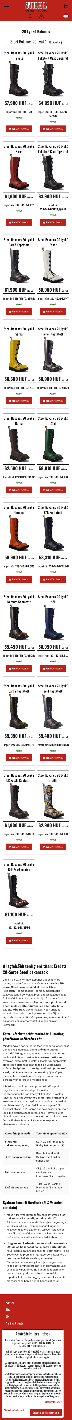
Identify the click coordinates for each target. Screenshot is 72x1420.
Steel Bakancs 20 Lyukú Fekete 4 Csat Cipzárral (53, 55)
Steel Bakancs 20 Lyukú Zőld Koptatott (53, 688)
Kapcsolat (10, 1302)
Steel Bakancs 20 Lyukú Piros (19, 149)
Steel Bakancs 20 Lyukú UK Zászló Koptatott (19, 778)
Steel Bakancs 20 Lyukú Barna (19, 421)
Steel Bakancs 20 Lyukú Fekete (19, 55)
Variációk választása (20, 129)
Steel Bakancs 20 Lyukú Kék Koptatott (53, 510)
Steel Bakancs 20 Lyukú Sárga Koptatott (19, 688)
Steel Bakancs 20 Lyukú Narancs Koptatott (19, 599)
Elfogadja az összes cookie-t (46, 1412)
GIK (7, 1316)
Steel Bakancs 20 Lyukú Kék (53, 599)
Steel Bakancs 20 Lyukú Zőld (53, 421)
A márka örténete (14, 1323)
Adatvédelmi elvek (53, 1402)
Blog (8, 1309)
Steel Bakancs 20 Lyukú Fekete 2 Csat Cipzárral (53, 149)
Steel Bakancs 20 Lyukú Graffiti (53, 778)
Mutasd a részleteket (14, 1410)
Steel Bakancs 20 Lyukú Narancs (19, 510)
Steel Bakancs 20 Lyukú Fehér (53, 242)
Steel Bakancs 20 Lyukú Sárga (19, 331)
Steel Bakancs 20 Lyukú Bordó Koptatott (19, 242)
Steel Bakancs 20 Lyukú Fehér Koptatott (53, 331)
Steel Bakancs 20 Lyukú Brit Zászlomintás (19, 867)
